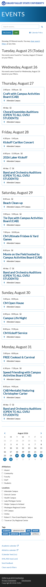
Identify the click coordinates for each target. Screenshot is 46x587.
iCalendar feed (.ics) (9, 554)
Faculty (6, 477)
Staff (5, 480)
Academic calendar (9, 546)
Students (7, 483)
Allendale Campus (10, 491)
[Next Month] (41, 433)
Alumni (6, 470)
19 (23, 452)
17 (11, 452)
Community (8, 473)
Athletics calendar (9, 550)
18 (17, 452)
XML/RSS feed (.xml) (10, 559)
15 (41, 448)
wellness (35, 534)
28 (17, 441)
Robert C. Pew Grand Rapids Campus (18, 517)
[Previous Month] (5, 433)
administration (18, 530)
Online (6, 514)
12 (23, 448)
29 (23, 441)
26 (5, 441)
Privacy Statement (9, 580)
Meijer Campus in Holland (13, 504)
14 (35, 448)
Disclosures (26, 580)
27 (11, 441)
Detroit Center (9, 494)
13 (29, 448)
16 (5, 452)
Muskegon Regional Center (14, 507)
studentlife (25, 534)
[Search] (42, 27)
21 (35, 452)
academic (6, 530)
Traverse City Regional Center (15, 520)
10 (11, 448)
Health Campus (9, 498)
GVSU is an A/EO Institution (13, 578)
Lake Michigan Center (12, 501)
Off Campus (8, 511)
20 (29, 452)
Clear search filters (9, 567)
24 (11, 455)
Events (13, 14)
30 (29, 441)
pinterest (14, 534)
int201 (5, 534)
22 (41, 452)
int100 (35, 530)
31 (35, 441)
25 (17, 455)
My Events (7, 33)
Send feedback (7, 563)
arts (28, 530)
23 (5, 455)
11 (17, 448)
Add (16, 33)
